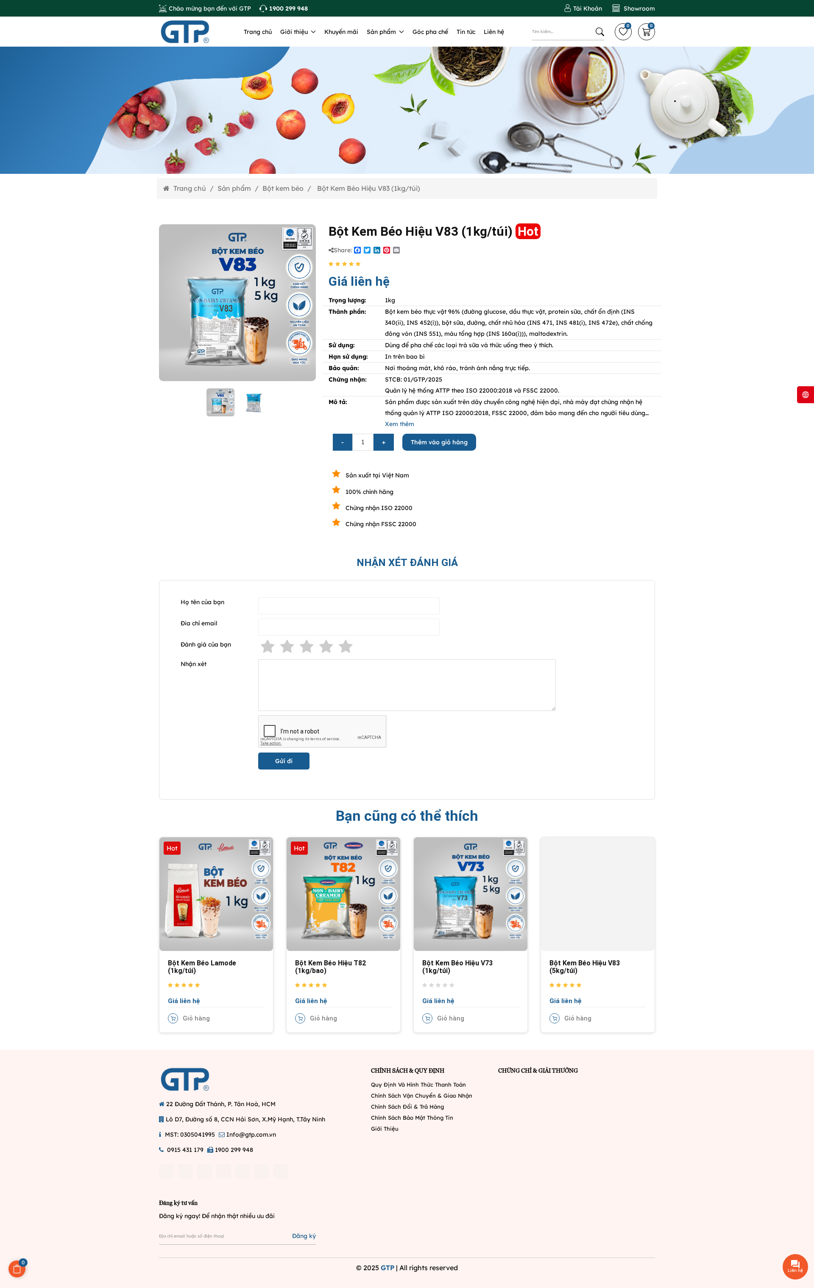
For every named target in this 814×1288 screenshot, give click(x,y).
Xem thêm (399, 424)
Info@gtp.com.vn (251, 1134)
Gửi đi (284, 761)
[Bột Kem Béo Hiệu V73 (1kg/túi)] (470, 893)
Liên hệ (494, 32)
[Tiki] (280, 1171)
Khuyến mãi (341, 32)
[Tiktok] (223, 1171)
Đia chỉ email (199, 623)
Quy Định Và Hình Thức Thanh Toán (418, 1084)
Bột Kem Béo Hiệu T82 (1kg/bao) (330, 967)
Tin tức (466, 32)
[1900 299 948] (283, 8)
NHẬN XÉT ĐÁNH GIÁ (407, 563)
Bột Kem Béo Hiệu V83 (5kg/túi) (584, 967)
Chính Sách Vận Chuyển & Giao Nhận (421, 1095)
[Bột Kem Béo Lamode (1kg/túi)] (216, 893)
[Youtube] (204, 1171)
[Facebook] (166, 1171)
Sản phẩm (382, 32)
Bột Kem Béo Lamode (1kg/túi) (202, 967)
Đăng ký (304, 1236)
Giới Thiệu (385, 1128)
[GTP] (195, 32)
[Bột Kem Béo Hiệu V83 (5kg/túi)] (598, 893)
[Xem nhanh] (172, 903)
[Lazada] (261, 1171)
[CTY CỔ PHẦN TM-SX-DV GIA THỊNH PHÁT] (195, 1079)
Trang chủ (258, 32)
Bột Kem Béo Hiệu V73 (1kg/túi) (457, 967)
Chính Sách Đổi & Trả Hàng (407, 1106)
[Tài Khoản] (583, 8)
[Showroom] (633, 8)
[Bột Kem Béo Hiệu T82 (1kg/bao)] (343, 893)
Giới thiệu (294, 32)
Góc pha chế (430, 32)
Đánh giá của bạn (206, 644)
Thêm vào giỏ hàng (439, 442)
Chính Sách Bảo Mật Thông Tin (412, 1117)
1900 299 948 (234, 1150)
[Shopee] (242, 1171)
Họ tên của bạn (202, 602)
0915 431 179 (185, 1150)
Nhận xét (193, 664)
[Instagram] (185, 1171)
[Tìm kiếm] (600, 31)
